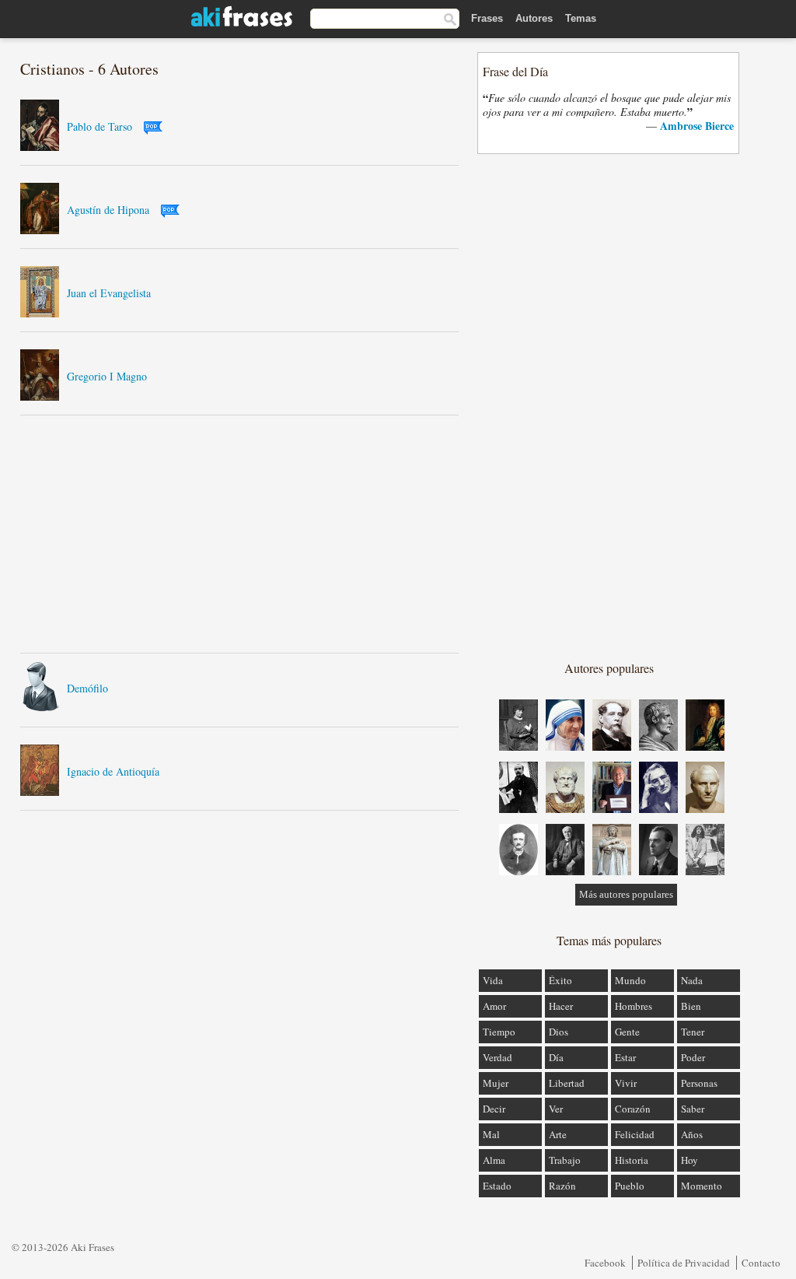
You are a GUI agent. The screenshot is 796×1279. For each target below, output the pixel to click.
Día (556, 1057)
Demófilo (87, 688)
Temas (580, 18)
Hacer (561, 1006)
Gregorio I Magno (107, 376)
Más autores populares (626, 894)
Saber (692, 1109)
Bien (691, 1006)
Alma (494, 1160)
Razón (562, 1186)
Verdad (497, 1057)
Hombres (633, 1006)
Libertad (567, 1083)
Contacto (761, 1263)
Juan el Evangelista (109, 293)
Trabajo (565, 1160)
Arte (558, 1134)
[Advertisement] (239, 534)
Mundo (630, 980)
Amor (494, 1006)
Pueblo (629, 1186)
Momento (701, 1186)
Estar (625, 1057)
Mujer (495, 1083)
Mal (491, 1134)
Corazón (633, 1109)
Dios (558, 1032)
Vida (493, 980)
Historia (631, 1160)
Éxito (560, 980)
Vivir (626, 1083)
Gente (627, 1032)
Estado (497, 1186)
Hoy (689, 1160)
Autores (534, 18)
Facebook (605, 1263)
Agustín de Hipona (108, 209)
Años (692, 1134)
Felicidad (635, 1134)
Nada (692, 980)
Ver (556, 1109)
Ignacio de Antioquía (113, 771)
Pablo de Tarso (99, 126)
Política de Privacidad (683, 1263)
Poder (693, 1057)
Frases (487, 18)
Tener (692, 1032)
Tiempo (499, 1032)
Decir (494, 1109)
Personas (699, 1083)
